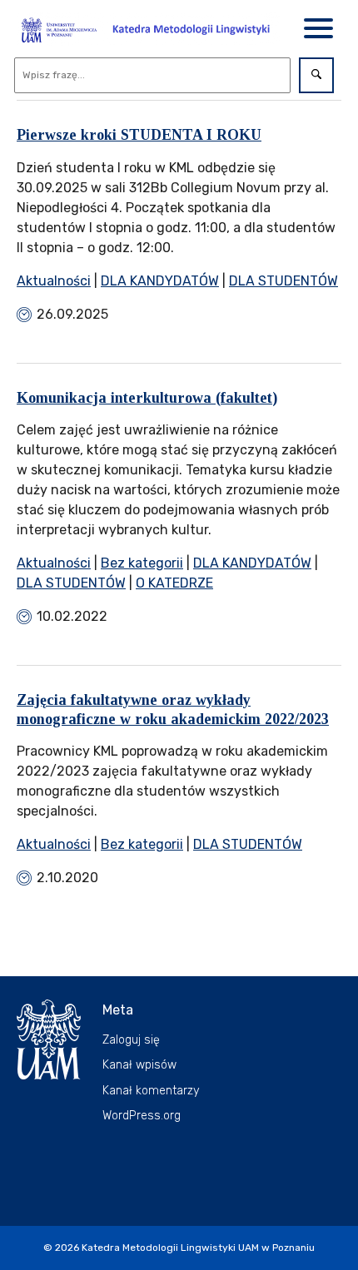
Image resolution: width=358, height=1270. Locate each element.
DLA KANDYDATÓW (160, 281)
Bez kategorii (142, 563)
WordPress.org (141, 1116)
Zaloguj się (131, 1040)
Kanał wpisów (139, 1065)
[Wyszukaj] (316, 75)
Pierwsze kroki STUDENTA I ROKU (139, 135)
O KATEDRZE (174, 583)
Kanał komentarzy (151, 1091)
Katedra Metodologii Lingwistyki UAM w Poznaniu (198, 1247)
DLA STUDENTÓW (283, 281)
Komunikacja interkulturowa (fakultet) (147, 397)
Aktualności (54, 281)
